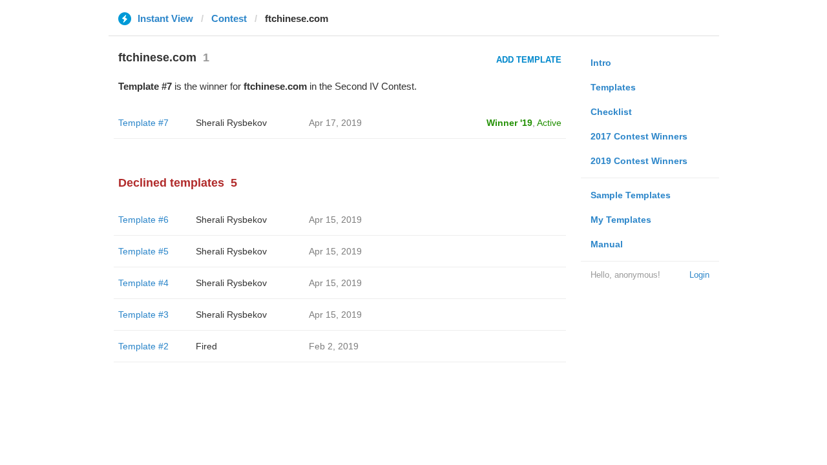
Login (699, 275)
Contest (229, 18)
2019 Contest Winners (639, 161)
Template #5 (143, 251)
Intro (601, 62)
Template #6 (143, 219)
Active (549, 123)
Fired (206, 346)
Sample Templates (631, 195)
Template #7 (143, 123)
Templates (613, 87)
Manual (607, 244)
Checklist (611, 112)
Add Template (528, 60)
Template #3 (143, 314)
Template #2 (143, 346)
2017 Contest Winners (639, 136)
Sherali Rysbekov (231, 123)
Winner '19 (509, 123)
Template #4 (143, 283)
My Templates (621, 219)
